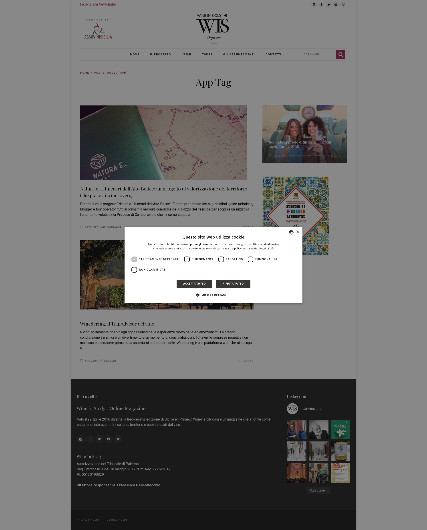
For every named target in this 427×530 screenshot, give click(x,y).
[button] (213, 295)
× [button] (297, 232)
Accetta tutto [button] (194, 283)
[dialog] (213, 265)
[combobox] (291, 232)
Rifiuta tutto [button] (233, 283)
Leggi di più (266, 248)
